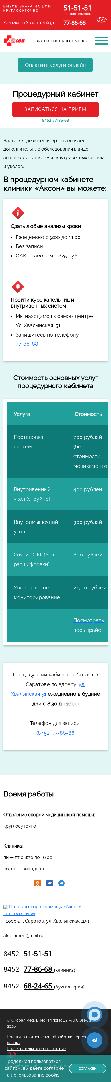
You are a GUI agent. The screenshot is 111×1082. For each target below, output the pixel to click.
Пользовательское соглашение (36, 1048)
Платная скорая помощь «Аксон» (45, 906)
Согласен (88, 1069)
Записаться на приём (55, 109)
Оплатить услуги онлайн (55, 65)
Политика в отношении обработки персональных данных (54, 1040)
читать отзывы (19, 913)
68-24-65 (44, 985)
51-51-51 (27, 953)
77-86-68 (27, 344)
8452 (55, 120)
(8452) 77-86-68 (55, 733)
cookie (52, 1075)
